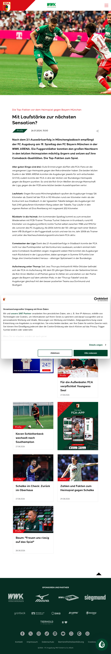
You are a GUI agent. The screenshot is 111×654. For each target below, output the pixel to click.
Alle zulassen (90, 353)
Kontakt (19, 642)
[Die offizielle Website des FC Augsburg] (7, 7)
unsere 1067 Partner (21, 313)
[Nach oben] (99, 572)
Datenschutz (48, 642)
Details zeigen (96, 345)
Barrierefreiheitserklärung (71, 642)
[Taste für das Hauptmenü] (106, 5)
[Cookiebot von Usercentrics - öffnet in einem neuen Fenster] (96, 299)
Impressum (32, 642)
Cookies (92, 642)
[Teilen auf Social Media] (99, 130)
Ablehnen (55, 353)
